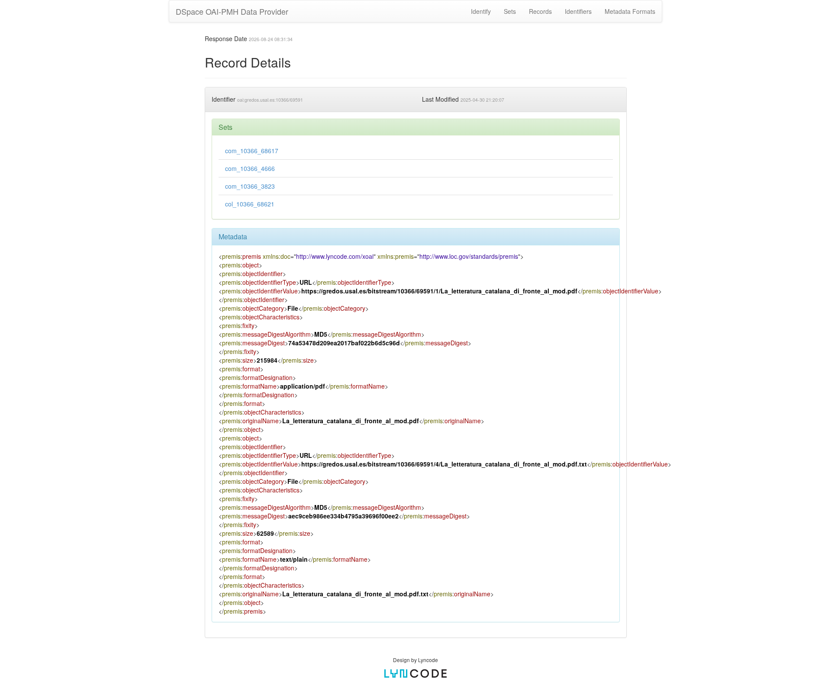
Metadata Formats (630, 11)
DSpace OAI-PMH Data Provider (232, 11)
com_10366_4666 (250, 168)
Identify (481, 11)
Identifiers (578, 11)
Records (540, 11)
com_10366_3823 (250, 186)
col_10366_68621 (249, 203)
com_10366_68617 (251, 150)
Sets (510, 11)
